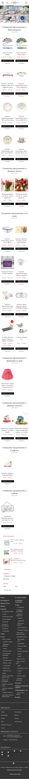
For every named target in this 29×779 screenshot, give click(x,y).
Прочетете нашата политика (14, 769)
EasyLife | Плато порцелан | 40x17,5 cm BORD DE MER (21, 306)
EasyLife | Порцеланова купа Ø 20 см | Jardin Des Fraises (21, 85)
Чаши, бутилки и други (21, 662)
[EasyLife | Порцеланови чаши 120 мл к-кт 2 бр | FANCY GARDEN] (7, 295)
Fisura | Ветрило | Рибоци (7, 53)
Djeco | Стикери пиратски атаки (17, 540)
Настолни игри (7, 651)
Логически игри (7, 660)
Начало (3, 712)
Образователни (7, 670)
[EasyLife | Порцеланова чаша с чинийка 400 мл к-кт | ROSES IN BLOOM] (21, 140)
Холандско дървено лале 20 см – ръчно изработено (21, 195)
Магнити (5, 657)
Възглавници (21, 643)
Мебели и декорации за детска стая (7, 676)
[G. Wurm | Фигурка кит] (21, 328)
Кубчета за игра (7, 663)
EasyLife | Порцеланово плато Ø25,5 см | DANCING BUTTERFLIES (7, 151)
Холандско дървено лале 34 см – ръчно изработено (7, 195)
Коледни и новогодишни (5, 625)
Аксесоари (18, 683)
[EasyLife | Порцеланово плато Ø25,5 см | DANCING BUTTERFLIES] (7, 140)
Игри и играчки (6, 639)
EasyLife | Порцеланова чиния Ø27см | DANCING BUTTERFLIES (7, 118)
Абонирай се (7, 569)
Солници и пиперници (19, 679)
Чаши (19, 665)
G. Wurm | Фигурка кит (21, 338)
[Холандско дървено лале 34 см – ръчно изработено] (7, 185)
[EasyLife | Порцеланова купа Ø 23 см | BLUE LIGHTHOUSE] (7, 229)
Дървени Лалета (5, 603)
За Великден (5, 631)
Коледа (2, 597)
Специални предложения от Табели (14, 492)
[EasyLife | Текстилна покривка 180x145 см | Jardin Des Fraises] (7, 74)
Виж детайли (7, 203)
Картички (3, 609)
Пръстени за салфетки (20, 624)
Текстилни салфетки (23, 630)
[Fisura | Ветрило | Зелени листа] (21, 43)
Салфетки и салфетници (19, 614)
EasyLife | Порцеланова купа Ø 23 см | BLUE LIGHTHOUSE (7, 241)
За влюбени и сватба (7, 611)
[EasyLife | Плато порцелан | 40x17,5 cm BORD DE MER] (21, 295)
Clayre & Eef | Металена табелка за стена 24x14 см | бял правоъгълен (7, 518)
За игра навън (6, 665)
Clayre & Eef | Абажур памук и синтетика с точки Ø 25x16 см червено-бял (7, 385)
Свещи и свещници (23, 651)
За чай (19, 673)
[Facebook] (3, 743)
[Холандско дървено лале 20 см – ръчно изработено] (21, 185)
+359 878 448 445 (12, 739)
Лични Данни (18, 721)
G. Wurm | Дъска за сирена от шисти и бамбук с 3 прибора (7, 339)
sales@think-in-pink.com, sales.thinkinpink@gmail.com (14, 736)
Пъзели (5, 648)
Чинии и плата (21, 659)
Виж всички (6, 579)
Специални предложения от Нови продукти (14, 28)
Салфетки (20, 618)
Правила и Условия (6, 724)
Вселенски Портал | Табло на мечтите (7, 272)
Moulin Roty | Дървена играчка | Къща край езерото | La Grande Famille (21, 430)
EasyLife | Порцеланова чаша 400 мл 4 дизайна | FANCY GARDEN (21, 273)
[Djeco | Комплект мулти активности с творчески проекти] (6, 552)
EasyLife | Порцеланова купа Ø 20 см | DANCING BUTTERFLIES (21, 118)
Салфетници (21, 620)
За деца (4, 614)
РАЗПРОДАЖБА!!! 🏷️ (21, 690)
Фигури (20, 648)
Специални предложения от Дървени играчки (14, 404)
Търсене (17, 718)
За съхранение (20, 607)
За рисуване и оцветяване (6, 654)
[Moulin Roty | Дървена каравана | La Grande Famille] (7, 419)
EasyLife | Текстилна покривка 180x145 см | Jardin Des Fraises (7, 85)
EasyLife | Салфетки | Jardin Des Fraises (7, 474)
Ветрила (3, 606)
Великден (17, 697)
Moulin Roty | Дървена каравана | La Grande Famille (7, 430)
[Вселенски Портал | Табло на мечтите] (7, 262)
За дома (17, 605)
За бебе (3, 634)
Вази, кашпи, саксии (21, 640)
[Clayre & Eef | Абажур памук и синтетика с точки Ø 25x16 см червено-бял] (7, 374)
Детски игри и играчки (20, 693)
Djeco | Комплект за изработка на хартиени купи (18, 559)
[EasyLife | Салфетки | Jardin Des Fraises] (7, 464)
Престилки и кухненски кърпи (20, 633)
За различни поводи (7, 616)
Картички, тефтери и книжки (7, 689)
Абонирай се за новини (9, 576)
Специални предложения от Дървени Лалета (14, 169)
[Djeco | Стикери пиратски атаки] (6, 542)
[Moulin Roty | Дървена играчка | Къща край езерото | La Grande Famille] (21, 419)
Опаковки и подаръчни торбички (21, 686)
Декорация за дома (22, 636)
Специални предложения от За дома (14, 214)
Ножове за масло (21, 676)
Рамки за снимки (22, 646)
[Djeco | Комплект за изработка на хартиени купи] (6, 561)
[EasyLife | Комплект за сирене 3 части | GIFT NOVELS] (21, 229)
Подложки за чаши (23, 668)
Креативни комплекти (5, 645)
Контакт (17, 715)
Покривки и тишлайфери (19, 610)
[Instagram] (6, 743)
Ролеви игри (6, 668)
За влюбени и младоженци (19, 601)
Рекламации (4, 715)
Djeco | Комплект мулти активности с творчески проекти (16, 550)
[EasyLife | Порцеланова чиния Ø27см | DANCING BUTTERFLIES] (7, 107)
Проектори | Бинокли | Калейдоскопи (7, 695)
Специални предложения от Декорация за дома (14, 359)
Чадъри (4, 673)
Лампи (19, 656)
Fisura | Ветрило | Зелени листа (21, 53)
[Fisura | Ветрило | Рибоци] (7, 43)
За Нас (3, 718)
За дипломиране (6, 619)
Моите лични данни (15, 774)
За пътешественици (20, 597)
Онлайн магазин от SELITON (14, 778)
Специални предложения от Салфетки (14, 449)
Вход (2, 721)
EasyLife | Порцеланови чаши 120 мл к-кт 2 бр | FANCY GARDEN (7, 306)
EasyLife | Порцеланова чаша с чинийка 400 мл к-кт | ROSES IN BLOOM (21, 151)
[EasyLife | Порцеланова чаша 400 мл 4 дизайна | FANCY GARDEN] (21, 262)
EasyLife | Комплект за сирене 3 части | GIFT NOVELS (21, 240)
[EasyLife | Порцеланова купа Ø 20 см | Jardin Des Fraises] (21, 74)
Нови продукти (5, 600)
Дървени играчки (7, 641)
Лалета (3, 728)
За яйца (20, 670)
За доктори (5, 628)
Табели (19, 653)
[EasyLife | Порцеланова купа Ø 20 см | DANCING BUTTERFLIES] (21, 107)
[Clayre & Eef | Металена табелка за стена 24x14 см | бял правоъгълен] (7, 507)
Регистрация (18, 712)
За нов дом (5, 621)
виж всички (14, 32)
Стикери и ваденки (7, 692)
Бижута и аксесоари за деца (7, 684)
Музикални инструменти (4, 680)
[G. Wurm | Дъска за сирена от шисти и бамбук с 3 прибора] (7, 328)
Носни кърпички (22, 627)
